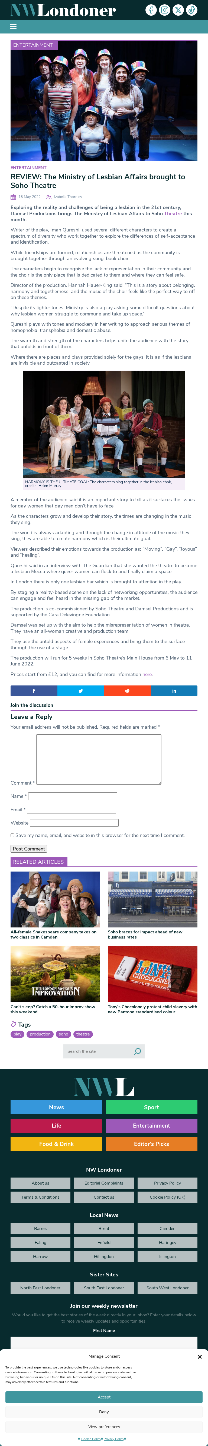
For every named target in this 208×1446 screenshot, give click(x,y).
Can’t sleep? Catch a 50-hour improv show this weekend (53, 1009)
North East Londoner (40, 1288)
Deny (104, 1412)
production (40, 1034)
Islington (167, 1257)
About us (40, 1183)
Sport (151, 1107)
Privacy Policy (114, 1439)
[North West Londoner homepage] (63, 10)
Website (19, 823)
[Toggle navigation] (13, 26)
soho (63, 1034)
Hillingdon (104, 1257)
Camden (168, 1229)
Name (19, 796)
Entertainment (33, 45)
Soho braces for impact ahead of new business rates (145, 934)
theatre (83, 1034)
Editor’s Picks (151, 1144)
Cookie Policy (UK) (168, 1197)
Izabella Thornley (68, 196)
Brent (104, 1229)
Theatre (173, 213)
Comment (23, 783)
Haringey (167, 1243)
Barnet (40, 1229)
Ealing (40, 1243)
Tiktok (191, 10)
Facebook (151, 10)
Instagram (164, 10)
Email (18, 810)
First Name (104, 1331)
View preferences (104, 1427)
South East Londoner (104, 1288)
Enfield (104, 1243)
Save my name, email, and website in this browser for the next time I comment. (100, 835)
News (56, 1107)
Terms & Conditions (40, 1197)
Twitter (178, 10)
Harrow (40, 1257)
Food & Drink (56, 1144)
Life (56, 1125)
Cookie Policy (91, 1439)
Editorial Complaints (103, 1183)
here (147, 674)
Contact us (104, 1197)
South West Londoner (168, 1288)
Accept (104, 1397)
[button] (200, 1356)
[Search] (138, 1051)
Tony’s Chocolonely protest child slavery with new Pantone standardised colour (152, 1009)
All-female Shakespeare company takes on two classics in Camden (53, 934)
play (17, 1034)
